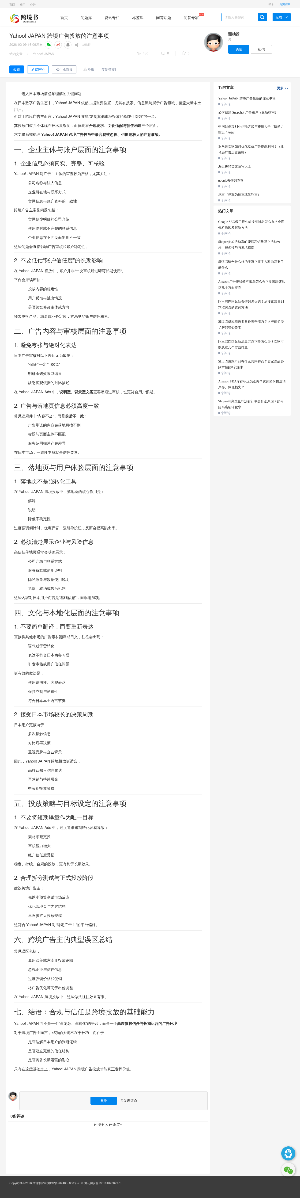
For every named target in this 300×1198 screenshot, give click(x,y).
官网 (12, 4)
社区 (22, 4)
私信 (261, 49)
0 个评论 (224, 104)
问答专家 (191, 16)
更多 (282, 87)
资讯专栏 (112, 17)
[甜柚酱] (213, 42)
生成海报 (85, 44)
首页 (64, 17)
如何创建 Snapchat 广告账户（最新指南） (248, 112)
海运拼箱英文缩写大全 (234, 166)
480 (145, 53)
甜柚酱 (234, 33)
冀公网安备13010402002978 (102, 1183)
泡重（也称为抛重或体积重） (239, 194)
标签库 (137, 17)
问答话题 (163, 17)
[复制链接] (108, 69)
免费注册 (285, 4)
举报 (91, 69)
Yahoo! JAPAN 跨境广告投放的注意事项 (247, 98)
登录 (271, 4)
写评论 (40, 69)
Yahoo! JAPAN (43, 53)
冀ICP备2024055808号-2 (63, 1183)
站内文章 (15, 53)
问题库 (86, 17)
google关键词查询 (231, 180)
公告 (33, 4)
